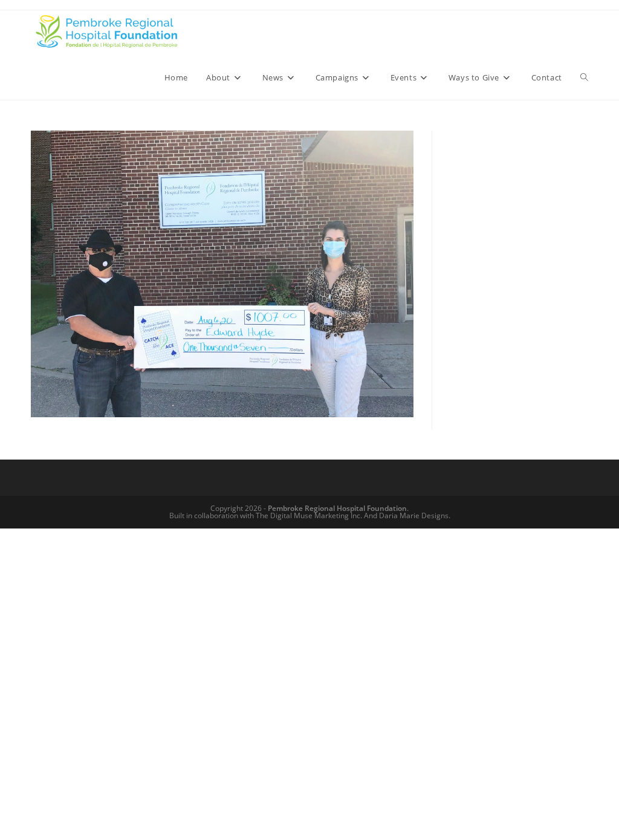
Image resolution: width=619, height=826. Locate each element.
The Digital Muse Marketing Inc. (309, 515)
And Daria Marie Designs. (407, 515)
